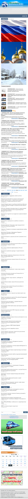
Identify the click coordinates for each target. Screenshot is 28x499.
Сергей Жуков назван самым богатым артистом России (12, 282)
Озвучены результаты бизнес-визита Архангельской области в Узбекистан (16, 99)
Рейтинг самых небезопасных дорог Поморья (13, 138)
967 (24, 190)
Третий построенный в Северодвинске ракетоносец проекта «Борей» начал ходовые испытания (13, 147)
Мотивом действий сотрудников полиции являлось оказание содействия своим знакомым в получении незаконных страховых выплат (13, 172)
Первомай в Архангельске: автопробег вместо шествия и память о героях (17, 103)
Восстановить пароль (11, 414)
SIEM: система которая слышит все (9, 406)
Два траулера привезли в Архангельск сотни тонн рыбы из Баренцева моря (12, 255)
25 (6, 465)
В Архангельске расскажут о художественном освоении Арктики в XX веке (11, 302)
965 (19, 190)
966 (21, 190)
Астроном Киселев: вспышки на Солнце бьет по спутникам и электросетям (12, 274)
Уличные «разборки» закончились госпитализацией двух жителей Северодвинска (12, 184)
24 (3, 465)
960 (8, 190)
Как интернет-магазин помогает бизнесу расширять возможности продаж (13, 394)
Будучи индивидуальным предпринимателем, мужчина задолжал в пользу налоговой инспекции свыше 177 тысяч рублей (13, 117)
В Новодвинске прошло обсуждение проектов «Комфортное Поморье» (12, 342)
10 (3, 461)
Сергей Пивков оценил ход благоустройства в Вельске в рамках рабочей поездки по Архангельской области (14, 204)
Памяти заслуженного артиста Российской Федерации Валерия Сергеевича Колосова (14, 297)
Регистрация (3, 414)
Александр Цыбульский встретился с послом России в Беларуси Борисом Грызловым (14, 370)
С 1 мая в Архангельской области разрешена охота (17, 107)
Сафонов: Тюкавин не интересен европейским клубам (14, 229)
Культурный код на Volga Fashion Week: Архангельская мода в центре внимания (17, 95)
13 (14, 461)
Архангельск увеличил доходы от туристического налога (12, 251)
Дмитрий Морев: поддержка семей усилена (11, 195)
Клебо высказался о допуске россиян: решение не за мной (13, 237)
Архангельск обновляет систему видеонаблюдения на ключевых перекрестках (14, 346)
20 (14, 463)
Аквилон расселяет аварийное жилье (10, 328)
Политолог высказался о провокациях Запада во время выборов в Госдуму (12, 365)
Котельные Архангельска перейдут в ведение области (12, 161)
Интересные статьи (14, 417)
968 (26, 190)
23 (25, 463)
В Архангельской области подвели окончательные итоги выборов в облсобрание (12, 152)
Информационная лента (14, 416)
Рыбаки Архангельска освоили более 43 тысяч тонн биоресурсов (13, 260)
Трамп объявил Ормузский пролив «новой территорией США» (11, 378)
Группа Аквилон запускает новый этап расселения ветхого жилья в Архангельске (13, 332)
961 (10, 190)
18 (6, 463)
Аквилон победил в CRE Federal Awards (10, 325)
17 (3, 463)
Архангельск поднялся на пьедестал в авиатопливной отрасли (14, 214)
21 (17, 463)
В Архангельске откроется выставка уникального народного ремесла (12, 175)
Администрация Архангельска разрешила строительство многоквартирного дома (11, 321)
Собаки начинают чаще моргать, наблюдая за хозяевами (12, 278)
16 (25, 461)
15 (21, 461)
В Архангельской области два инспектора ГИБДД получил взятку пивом (13, 169)
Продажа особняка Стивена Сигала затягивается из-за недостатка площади (14, 317)
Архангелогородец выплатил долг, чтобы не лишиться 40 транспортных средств (13, 114)
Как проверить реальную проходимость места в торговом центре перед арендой (12, 389)
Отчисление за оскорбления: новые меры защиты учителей (13, 269)
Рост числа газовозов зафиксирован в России (11, 247)
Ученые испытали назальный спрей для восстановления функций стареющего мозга (15, 90)
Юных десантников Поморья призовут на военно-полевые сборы (12, 129)
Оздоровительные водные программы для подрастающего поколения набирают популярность (13, 398)
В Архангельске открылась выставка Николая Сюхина (12, 121)
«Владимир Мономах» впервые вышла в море (13, 145)
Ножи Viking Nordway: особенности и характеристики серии (13, 402)
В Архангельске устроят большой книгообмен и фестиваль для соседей (12, 286)
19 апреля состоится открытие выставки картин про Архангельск (13, 293)
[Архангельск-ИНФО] (12, 4)
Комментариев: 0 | (15, 118)
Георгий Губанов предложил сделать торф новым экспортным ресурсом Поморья (13, 382)
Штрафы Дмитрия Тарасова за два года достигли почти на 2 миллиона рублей (12, 225)
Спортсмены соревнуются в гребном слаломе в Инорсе (12, 221)
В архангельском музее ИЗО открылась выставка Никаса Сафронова (12, 310)
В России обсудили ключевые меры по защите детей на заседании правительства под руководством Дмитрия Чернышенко (13, 209)
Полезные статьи (14, 416)
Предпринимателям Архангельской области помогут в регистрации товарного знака (14, 244)
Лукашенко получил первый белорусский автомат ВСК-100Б (12, 374)
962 (13, 190)
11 (6, 461)
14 (17, 461)
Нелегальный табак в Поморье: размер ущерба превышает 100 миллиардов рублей (12, 358)
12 (10, 461)
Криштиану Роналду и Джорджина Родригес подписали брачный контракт (11, 233)
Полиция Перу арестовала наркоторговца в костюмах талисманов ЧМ (13, 350)
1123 (12, 192)
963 (15, 190)
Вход (25, 412)
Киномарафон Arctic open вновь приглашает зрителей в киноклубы (14, 306)
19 (10, 463)
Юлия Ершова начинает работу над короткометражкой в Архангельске (14, 354)
